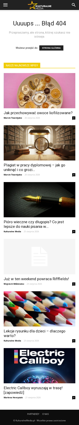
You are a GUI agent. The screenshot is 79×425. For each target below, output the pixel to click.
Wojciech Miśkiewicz (14, 283)
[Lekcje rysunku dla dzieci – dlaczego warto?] (39, 308)
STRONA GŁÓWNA (51, 48)
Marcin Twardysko (13, 117)
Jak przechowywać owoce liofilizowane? (38, 113)
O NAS (45, 414)
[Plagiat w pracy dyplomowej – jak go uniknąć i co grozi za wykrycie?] (39, 142)
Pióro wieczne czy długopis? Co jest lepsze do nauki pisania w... (34, 224)
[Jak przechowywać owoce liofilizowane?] (39, 90)
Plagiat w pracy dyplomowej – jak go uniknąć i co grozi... (34, 167)
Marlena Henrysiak (13, 397)
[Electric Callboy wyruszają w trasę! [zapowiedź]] (39, 365)
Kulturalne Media (12, 231)
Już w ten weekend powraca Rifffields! (36, 279)
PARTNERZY (33, 414)
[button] (74, 5)
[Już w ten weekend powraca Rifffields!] (39, 256)
